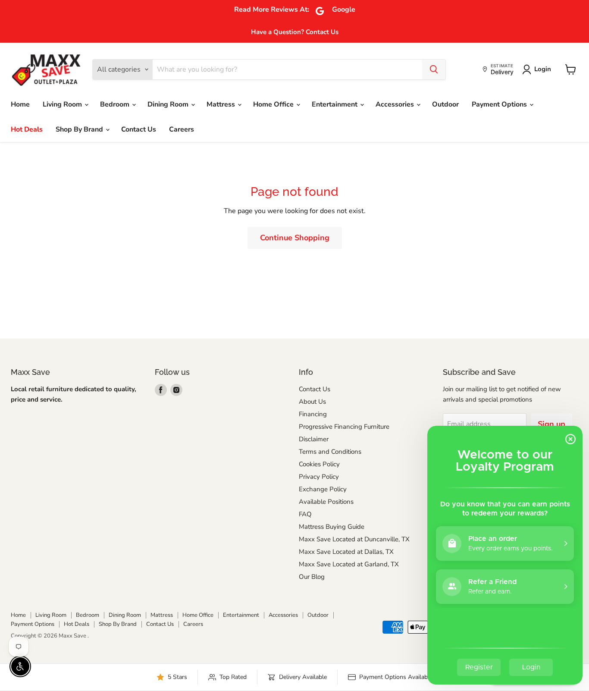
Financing (313, 414)
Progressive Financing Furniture (344, 426)
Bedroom (115, 104)
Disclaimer (314, 439)
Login (542, 69)
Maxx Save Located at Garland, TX (349, 564)
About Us (312, 401)
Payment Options (500, 104)
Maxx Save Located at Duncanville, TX (354, 539)
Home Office (274, 104)
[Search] (433, 69)
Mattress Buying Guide (331, 526)
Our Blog (312, 576)
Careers (181, 129)
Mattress (222, 104)
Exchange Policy (323, 489)
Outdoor (445, 104)
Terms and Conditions (330, 451)
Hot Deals (27, 129)
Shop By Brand (80, 129)
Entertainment (335, 104)
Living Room (63, 104)
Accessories (396, 104)
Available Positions (326, 501)
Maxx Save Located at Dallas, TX (346, 551)
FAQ (305, 514)
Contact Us (138, 129)
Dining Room (168, 104)
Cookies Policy (319, 464)
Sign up (551, 424)
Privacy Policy (319, 476)
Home (20, 104)
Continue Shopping (294, 237)
